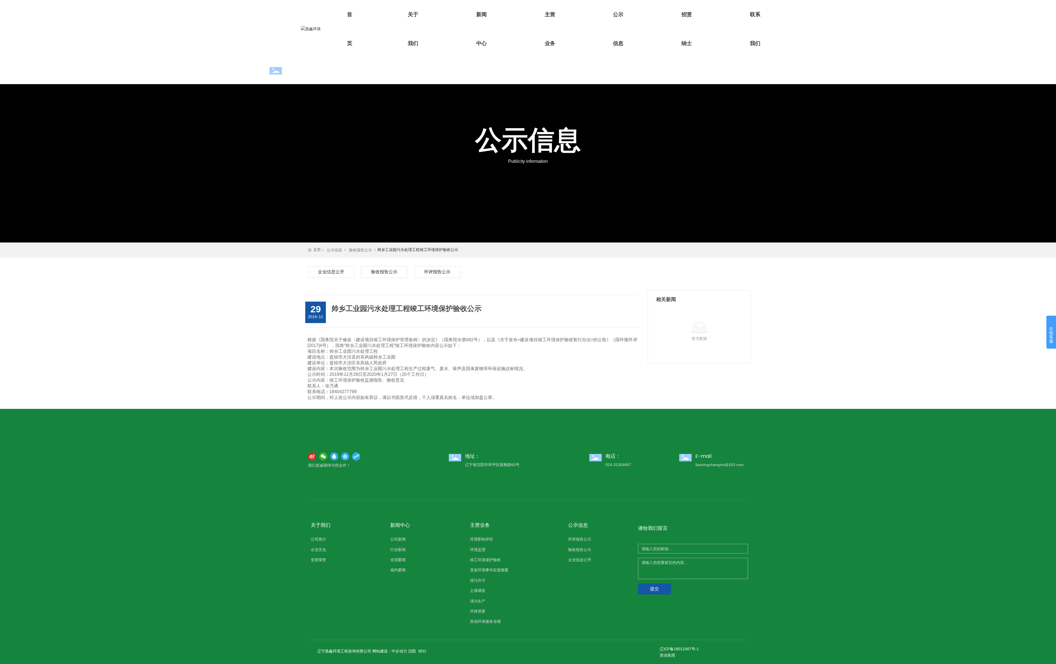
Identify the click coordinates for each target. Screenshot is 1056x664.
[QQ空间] (345, 456)
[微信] (323, 456)
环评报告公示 (437, 271)
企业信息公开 (331, 271)
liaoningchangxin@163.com (719, 464)
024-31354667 (618, 464)
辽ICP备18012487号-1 (679, 649)
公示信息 (528, 141)
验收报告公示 (360, 250)
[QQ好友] (334, 456)
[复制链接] (356, 456)
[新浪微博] (312, 456)
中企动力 (399, 651)
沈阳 (412, 651)
